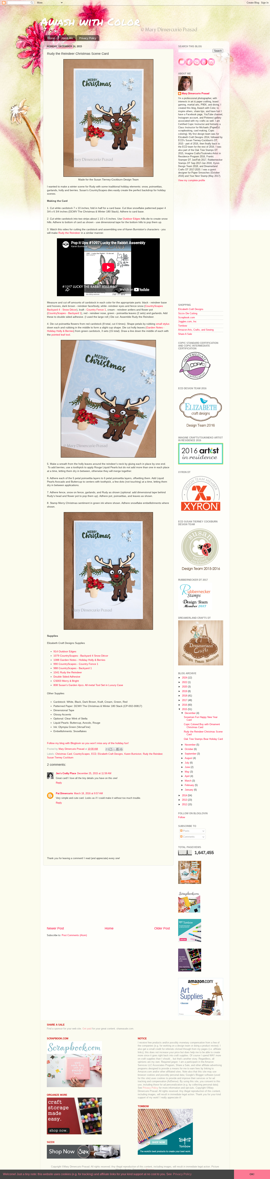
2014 (185, 795)
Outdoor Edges (131, 218)
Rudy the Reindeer (69, 232)
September (191, 753)
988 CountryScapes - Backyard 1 (72, 668)
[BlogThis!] (111, 749)
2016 (185, 705)
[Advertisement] (108, 896)
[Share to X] (114, 749)
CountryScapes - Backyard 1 (64, 313)
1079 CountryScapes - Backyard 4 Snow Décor (80, 655)
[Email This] (107, 749)
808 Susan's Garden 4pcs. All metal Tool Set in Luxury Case (88, 685)
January (189, 790)
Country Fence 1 (96, 309)
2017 (185, 700)
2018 (185, 695)
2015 (185, 709)
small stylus (162, 323)
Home (51, 38)
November (190, 744)
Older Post (162, 928)
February (190, 785)
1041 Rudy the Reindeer (67, 672)
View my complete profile (191, 180)
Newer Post (55, 928)
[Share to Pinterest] (121, 749)
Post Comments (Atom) (74, 935)
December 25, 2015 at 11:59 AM (94, 773)
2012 (185, 804)
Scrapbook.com (186, 317)
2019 (185, 691)
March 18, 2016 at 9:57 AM (88, 793)
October (189, 749)
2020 (185, 686)
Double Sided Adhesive (66, 676)
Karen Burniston (132, 754)
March (188, 781)
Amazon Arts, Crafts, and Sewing (196, 330)
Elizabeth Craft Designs (110, 754)
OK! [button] (252, 1174)
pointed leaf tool (60, 334)
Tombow (182, 326)
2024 (185, 677)
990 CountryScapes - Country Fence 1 (75, 663)
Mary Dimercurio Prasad (195, 93)
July (187, 762)
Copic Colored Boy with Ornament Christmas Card (202, 725)
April (187, 776)
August (189, 758)
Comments (188, 837)
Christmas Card (63, 754)
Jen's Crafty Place (66, 773)
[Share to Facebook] (118, 749)
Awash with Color (90, 21)
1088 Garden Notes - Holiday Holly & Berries (79, 659)
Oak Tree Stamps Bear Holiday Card (203, 739)
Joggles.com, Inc (187, 321)
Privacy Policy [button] (182, 1174)
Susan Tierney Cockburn (60, 757)
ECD (93, 754)
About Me (67, 38)
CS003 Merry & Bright (66, 680)
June (188, 767)
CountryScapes (81, 754)
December (190, 713)
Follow (181, 817)
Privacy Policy (87, 38)
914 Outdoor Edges (64, 651)
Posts (185, 831)
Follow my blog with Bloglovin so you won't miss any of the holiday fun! (88, 743)
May (187, 772)
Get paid (86, 1028)
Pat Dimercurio (64, 793)
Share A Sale (185, 334)
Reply (59, 783)
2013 (185, 800)
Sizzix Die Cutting (187, 313)
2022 (185, 682)
